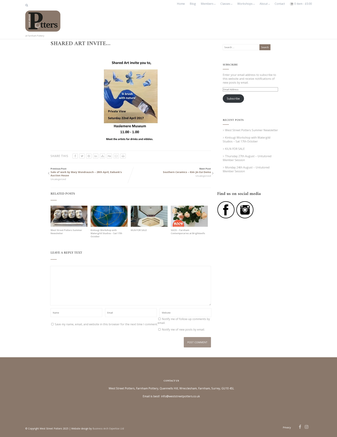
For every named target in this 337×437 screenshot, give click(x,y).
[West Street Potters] (42, 32)
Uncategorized (58, 179)
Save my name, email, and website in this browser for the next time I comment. (106, 324)
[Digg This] (109, 156)
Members (207, 4)
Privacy (287, 427)
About (264, 4)
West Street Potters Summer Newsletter (66, 232)
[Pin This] (88, 156)
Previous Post (86, 172)
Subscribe (233, 98)
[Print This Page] (123, 156)
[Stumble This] (102, 156)
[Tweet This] (82, 156)
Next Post (187, 170)
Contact (280, 4)
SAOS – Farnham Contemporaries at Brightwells (188, 232)
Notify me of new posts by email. (183, 329)
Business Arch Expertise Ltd (108, 428)
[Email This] (116, 156)
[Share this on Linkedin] (95, 156)
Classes (225, 4)
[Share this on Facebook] (75, 156)
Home (181, 4)
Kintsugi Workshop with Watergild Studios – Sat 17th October (106, 233)
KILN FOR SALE (139, 230)
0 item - (303, 4)
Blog (193, 4)
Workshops (245, 4)
